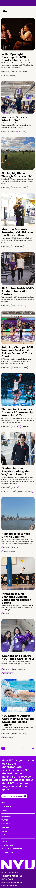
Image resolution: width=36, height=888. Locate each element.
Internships (25, 426)
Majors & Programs (25, 491)
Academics (6, 807)
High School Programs (11, 882)
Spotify (4, 835)
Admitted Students (8, 131)
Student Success (9, 885)
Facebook (5, 824)
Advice (4, 810)
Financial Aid (7, 879)
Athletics (5, 71)
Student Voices (17, 246)
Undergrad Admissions (11, 876)
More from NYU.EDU (9, 873)
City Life (15, 426)
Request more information (13, 796)
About (4, 841)
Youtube (5, 827)
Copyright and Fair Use (11, 849)
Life (3, 803)
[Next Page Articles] (33, 748)
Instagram (6, 816)
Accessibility (7, 853)
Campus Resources (18, 305)
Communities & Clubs (19, 71)
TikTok (4, 831)
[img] (18, 34)
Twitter (4, 820)
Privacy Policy (7, 845)
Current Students (8, 75)
